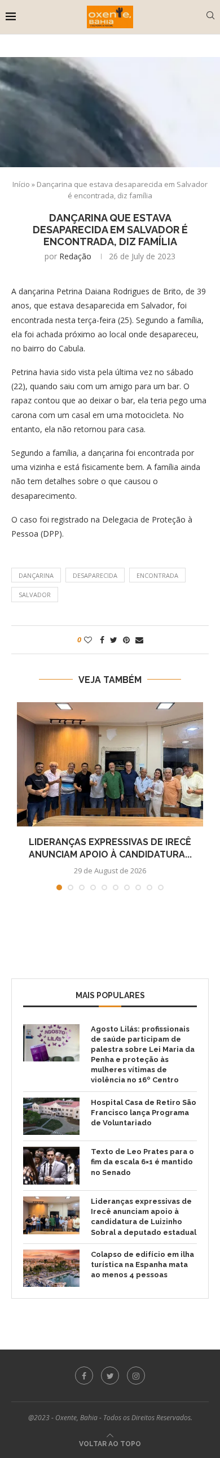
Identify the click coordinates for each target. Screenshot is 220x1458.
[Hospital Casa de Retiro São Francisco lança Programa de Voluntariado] (51, 1116)
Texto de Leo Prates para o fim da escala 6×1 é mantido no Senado (142, 1161)
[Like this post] (88, 639)
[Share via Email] (139, 639)
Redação (75, 256)
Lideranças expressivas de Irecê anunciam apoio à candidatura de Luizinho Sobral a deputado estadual (143, 1217)
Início (21, 184)
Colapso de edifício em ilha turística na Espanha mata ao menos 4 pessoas (142, 1264)
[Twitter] (110, 1375)
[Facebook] (84, 1375)
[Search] (210, 16)
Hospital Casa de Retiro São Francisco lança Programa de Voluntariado (143, 1112)
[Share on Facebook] (102, 639)
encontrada (157, 575)
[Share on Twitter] (113, 639)
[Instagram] (136, 1375)
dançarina (36, 575)
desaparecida (95, 575)
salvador (35, 594)
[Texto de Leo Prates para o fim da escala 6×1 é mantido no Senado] (51, 1166)
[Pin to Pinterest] (126, 639)
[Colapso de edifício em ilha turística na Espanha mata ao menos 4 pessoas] (51, 1268)
